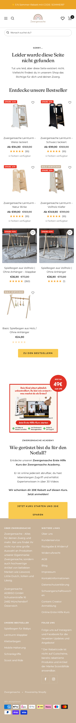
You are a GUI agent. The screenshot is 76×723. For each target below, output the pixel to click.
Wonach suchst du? (20, 32)
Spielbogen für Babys (17, 628)
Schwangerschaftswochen (56, 593)
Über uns (47, 533)
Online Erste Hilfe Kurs (55, 612)
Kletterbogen (12, 641)
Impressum (49, 571)
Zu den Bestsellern (38, 353)
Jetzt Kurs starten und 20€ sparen (38, 510)
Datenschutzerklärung (55, 584)
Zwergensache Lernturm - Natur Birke (20, 204)
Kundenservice (51, 540)
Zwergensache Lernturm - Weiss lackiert (20, 140)
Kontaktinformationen (55, 578)
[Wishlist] (63, 18)
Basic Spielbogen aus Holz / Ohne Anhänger (19, 330)
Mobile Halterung (15, 647)
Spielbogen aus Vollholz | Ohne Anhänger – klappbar (19, 269)
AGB (44, 559)
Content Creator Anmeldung (52, 603)
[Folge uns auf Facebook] (45, 679)
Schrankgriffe (12, 654)
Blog (45, 565)
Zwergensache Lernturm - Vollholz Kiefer (56, 204)
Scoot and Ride (13, 660)
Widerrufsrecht (51, 552)
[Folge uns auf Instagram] (53, 679)
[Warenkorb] (70, 18)
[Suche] (12, 18)
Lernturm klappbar (16, 635)
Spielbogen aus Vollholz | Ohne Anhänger (56, 269)
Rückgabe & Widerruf (55, 546)
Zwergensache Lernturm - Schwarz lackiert (56, 140)
